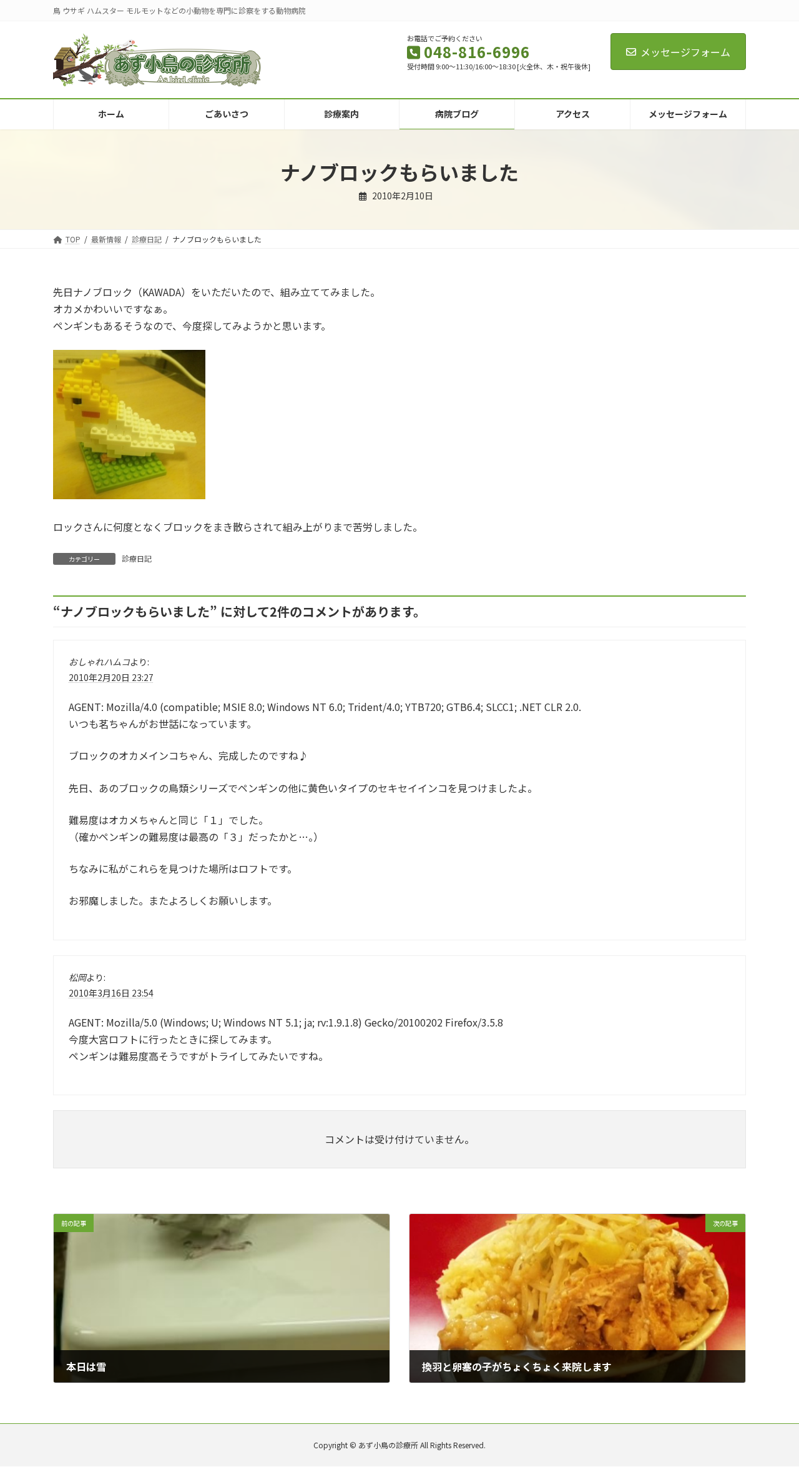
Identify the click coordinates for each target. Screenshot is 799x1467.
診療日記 (137, 558)
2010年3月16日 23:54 (111, 992)
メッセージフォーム (685, 51)
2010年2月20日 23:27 (111, 677)
